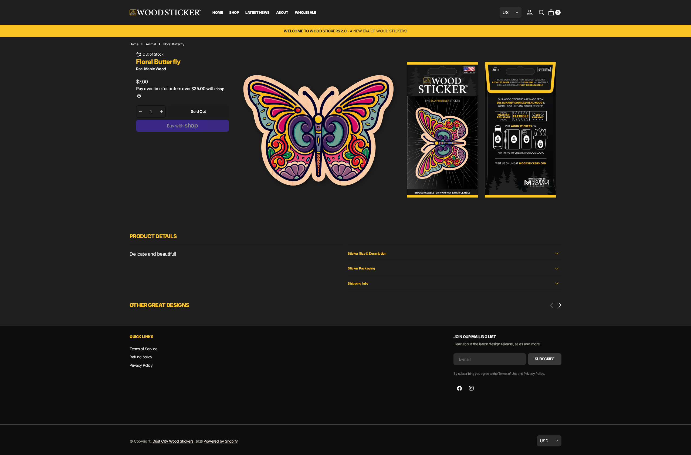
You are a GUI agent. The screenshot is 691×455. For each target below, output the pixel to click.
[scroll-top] (682, 445)
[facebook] (459, 388)
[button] (530, 12)
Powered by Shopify (221, 441)
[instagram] (471, 388)
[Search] (541, 12)
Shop (234, 12)
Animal (151, 44)
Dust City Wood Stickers (173, 441)
